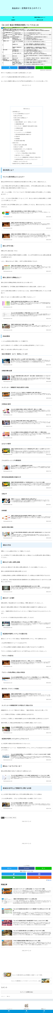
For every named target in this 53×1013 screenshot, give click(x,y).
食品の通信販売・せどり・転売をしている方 (26, 122)
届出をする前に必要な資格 (20, 144)
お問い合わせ (26, 1008)
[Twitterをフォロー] (14, 874)
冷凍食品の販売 (19, 128)
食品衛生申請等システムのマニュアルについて (26, 159)
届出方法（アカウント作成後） (23, 155)
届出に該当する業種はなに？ (21, 117)
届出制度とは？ (16, 111)
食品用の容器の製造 (20, 140)
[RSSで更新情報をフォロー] (39, 877)
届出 (11, 817)
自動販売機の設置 (20, 124)
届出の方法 (15, 142)
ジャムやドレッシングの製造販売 (23, 132)
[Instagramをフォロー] (39, 874)
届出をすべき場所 (18, 146)
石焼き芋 (18, 136)
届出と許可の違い (18, 115)
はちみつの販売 (19, 130)
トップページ (9, 1008)
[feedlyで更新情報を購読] (14, 877)
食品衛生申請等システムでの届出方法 (23, 149)
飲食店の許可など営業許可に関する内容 (22, 163)
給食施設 (18, 138)
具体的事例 (17, 119)
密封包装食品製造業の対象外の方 (23, 134)
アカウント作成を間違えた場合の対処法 (26, 153)
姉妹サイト (43, 1008)
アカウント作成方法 (20, 151)
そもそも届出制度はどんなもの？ (22, 113)
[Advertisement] (26, 95)
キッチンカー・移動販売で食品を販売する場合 (26, 126)
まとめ (7, 817)
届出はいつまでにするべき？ (21, 161)
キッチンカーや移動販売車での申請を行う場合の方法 (28, 157)
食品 (3, 817)
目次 (24, 108)
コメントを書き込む (26, 992)
